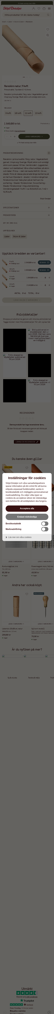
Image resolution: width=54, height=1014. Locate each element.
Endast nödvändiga (27, 517)
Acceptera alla (27, 508)
